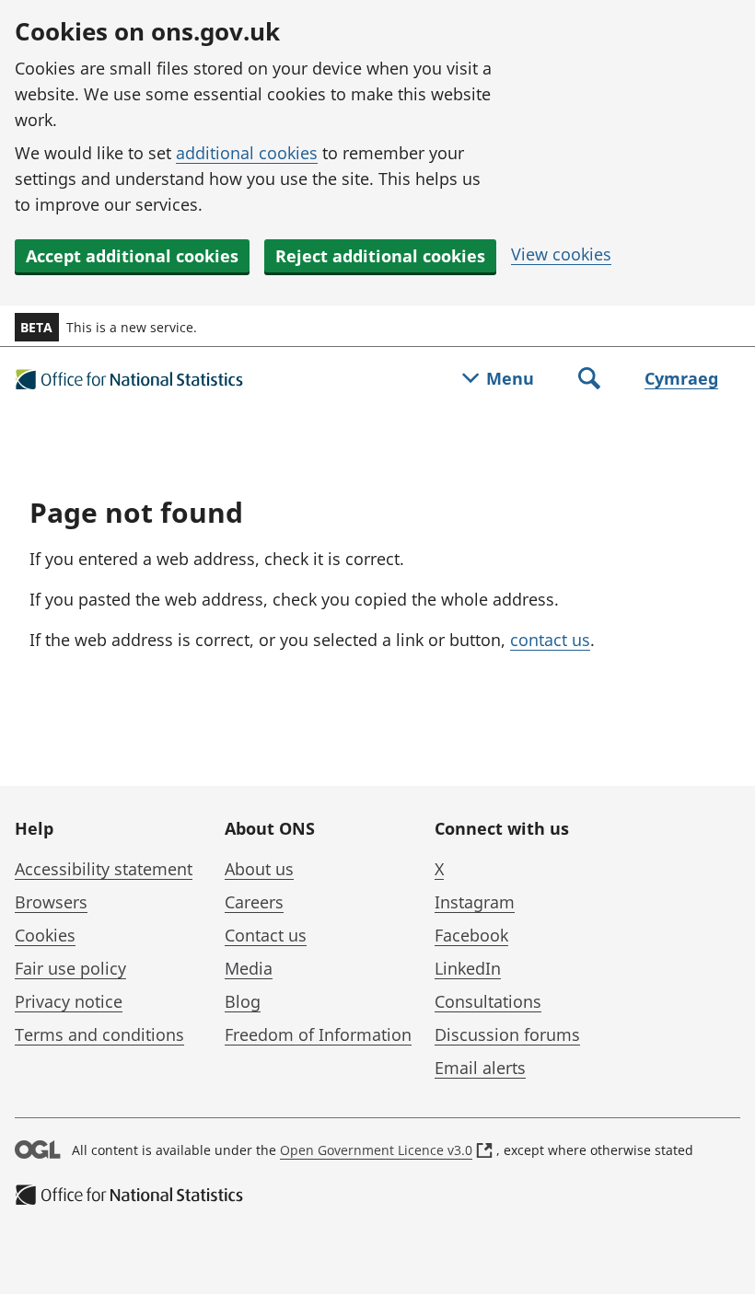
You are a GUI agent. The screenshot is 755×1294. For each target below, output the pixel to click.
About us (259, 869)
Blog (243, 1001)
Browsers (51, 902)
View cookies (561, 254)
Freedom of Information (318, 1034)
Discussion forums (507, 1034)
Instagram (475, 902)
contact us (550, 640)
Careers (254, 902)
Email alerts (480, 1068)
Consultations (488, 1001)
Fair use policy (70, 968)
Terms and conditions (99, 1034)
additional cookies (247, 153)
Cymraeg (681, 378)
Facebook (471, 935)
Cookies (45, 935)
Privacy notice (68, 1001)
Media (249, 968)
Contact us (266, 935)
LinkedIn (468, 968)
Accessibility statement (103, 869)
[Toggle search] (589, 380)
